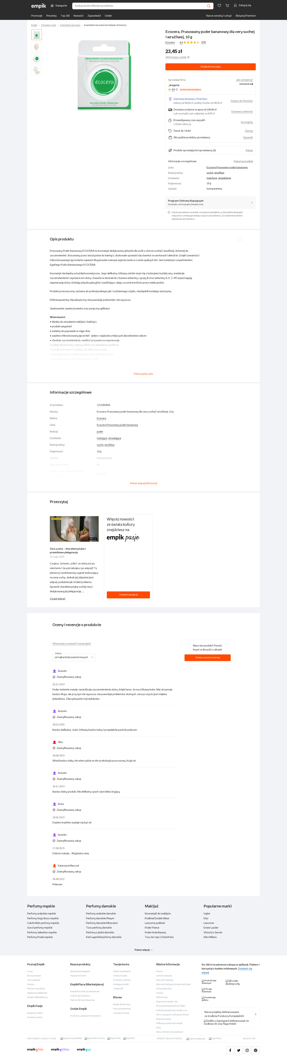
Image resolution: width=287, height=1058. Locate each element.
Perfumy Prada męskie (40, 937)
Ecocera (170, 42)
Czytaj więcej (57, 599)
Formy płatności (164, 989)
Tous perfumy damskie (99, 928)
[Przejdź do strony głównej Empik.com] (39, 6)
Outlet (108, 16)
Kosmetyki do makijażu (158, 913)
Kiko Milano (210, 937)
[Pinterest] (255, 1050)
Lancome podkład (155, 923)
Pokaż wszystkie (243, 161)
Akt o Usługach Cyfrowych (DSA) (172, 1015)
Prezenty (51, 16)
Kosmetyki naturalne (70, 25)
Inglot (207, 913)
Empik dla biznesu (121, 1004)
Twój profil (118, 989)
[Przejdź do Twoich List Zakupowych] (219, 5)
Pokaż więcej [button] (142, 950)
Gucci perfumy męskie (39, 928)
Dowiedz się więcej (128, 595)
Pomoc (159, 971)
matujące (212, 178)
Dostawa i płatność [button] (242, 111)
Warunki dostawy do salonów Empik (173, 984)
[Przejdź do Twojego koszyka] (227, 5)
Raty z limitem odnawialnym (169, 1032)
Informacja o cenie (175, 57)
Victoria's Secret (213, 932)
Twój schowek (120, 976)
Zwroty (159, 993)
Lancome (209, 923)
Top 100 (65, 16)
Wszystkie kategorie (80, 971)
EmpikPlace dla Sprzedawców (84, 992)
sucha (210, 173)
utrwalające (224, 178)
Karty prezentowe (122, 1009)
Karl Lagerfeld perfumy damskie (103, 937)
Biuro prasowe (34, 976)
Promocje (36, 16)
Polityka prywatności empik (169, 1023)
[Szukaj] (209, 6)
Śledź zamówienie (122, 971)
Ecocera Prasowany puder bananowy (227, 167)
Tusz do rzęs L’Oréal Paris (159, 937)
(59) (203, 42)
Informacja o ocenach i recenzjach (71, 643)
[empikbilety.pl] (60, 1050)
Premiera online (34, 1017)
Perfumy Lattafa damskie (100, 932)
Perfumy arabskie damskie (101, 913)
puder (100, 431)
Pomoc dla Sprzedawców (82, 1000)
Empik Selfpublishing (37, 997)
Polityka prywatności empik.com (171, 1010)
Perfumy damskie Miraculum (102, 923)
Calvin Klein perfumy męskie (43, 923)
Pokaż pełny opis (143, 374)
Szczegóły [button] (247, 122)
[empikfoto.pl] (35, 1050)
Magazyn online (35, 1013)
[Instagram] (247, 1050)
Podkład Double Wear (157, 918)
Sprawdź (248, 137)
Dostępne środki (121, 984)
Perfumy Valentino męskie (42, 932)
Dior (206, 918)
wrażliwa (219, 173)
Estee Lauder (211, 928)
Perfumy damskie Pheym (100, 918)
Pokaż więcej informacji (143, 483)
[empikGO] (84, 1050)
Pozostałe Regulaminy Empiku (171, 1006)
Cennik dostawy (164, 976)
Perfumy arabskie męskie (41, 913)
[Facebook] (230, 1050)
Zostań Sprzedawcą (80, 996)
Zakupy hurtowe (121, 1013)
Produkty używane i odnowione (85, 1016)
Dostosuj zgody (163, 1019)
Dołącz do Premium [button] (242, 101)
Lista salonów (33, 980)
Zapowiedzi (94, 16)
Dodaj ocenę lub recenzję (207, 658)
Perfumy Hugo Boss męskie (43, 918)
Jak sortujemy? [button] (244, 80)
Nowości (79, 16)
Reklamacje (162, 997)
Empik (34, 25)
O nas (30, 971)
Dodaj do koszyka (211, 66)
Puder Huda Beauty (155, 932)
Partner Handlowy (36, 989)
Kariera (30, 984)
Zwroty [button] (249, 131)
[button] (104, 74)
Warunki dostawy (164, 980)
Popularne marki (78, 976)
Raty (158, 1028)
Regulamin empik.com (167, 1002)
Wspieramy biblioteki (37, 993)
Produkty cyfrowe (122, 980)
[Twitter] (238, 1050)
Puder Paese (152, 928)
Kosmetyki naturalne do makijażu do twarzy (105, 25)
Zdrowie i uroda (48, 25)
